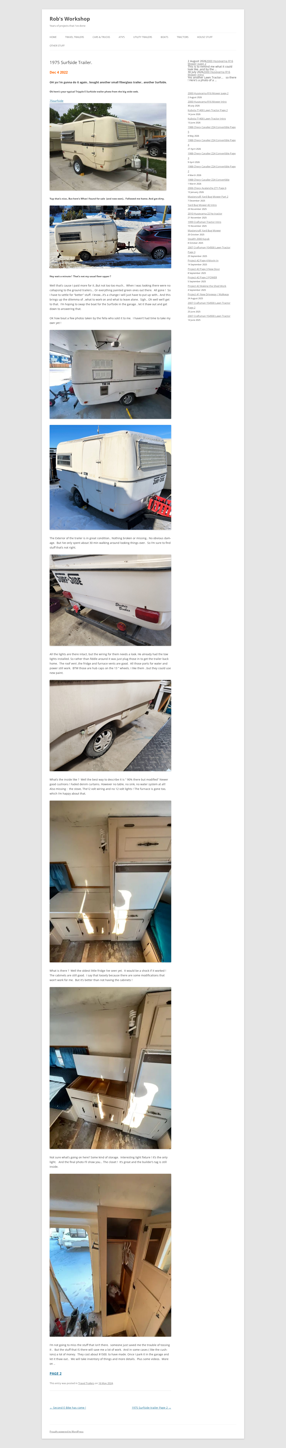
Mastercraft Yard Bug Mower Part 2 (208, 196)
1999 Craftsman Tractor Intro (204, 222)
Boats (164, 37)
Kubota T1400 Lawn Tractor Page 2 (208, 110)
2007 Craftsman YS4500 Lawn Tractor (209, 316)
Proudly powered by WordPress (66, 1431)
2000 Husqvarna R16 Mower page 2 (210, 62)
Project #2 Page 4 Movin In (203, 260)
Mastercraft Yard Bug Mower (204, 230)
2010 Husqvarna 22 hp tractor (205, 213)
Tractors (183, 37)
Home (53, 37)
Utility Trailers (142, 37)
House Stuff (204, 37)
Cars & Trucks (101, 37)
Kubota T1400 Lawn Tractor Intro (207, 118)
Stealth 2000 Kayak (199, 239)
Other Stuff (57, 45)
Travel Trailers (74, 37)
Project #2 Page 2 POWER (202, 277)
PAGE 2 (55, 1373)
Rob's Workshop (70, 18)
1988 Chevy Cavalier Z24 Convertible (208, 179)
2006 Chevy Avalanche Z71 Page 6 (207, 188)
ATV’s (122, 37)
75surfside (56, 101)
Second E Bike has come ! (68, 1407)
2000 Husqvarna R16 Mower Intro (209, 73)
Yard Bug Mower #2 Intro (202, 205)
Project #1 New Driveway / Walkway (208, 294)
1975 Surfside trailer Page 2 (151, 1407)
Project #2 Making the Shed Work (207, 286)
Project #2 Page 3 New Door (204, 269)
